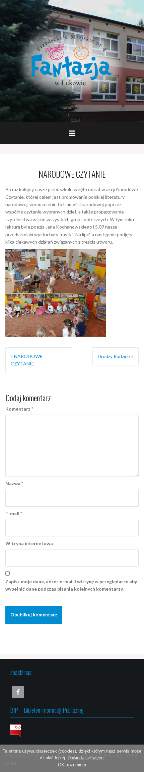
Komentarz (19, 409)
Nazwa (14, 483)
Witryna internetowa (29, 543)
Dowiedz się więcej (86, 757)
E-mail (13, 513)
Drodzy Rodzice (114, 356)
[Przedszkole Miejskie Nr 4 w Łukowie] (72, 60)
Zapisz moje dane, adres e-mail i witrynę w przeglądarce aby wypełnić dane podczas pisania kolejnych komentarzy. (71, 585)
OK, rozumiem (72, 764)
